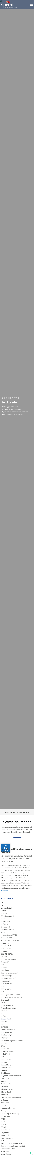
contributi (5, 1151)
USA (3, 1127)
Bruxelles (5, 921)
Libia (3, 1024)
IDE (3, 992)
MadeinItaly (6, 1035)
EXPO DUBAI (6, 954)
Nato (3, 1046)
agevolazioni (6, 1135)
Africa (3, 910)
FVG (3, 967)
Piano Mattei (6, 1065)
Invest (4, 1002)
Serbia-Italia (6, 1084)
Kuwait (4, 1021)
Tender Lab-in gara (9, 1108)
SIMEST (4, 1078)
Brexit (4, 919)
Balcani (4, 913)
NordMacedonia (8, 1051)
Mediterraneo (7, 1038)
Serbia (4, 1081)
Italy (3, 1016)
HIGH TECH (6, 983)
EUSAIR (4, 951)
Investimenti (6, 1005)
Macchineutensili (8, 1029)
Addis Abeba (6, 908)
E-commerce (6, 948)
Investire (5, 1011)
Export (4, 962)
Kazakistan (5, 1019)
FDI (3, 965)
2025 (3, 905)
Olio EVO (5, 1054)
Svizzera (4, 1103)
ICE (3, 986)
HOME (7, 812)
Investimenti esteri (9, 1008)
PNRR (3, 1062)
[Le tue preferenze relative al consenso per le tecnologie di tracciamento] (31, 1153)
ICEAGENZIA (6, 989)
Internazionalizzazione (10, 997)
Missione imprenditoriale (11, 1040)
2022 (3, 902)
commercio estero (8, 1149)
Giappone (5, 981)
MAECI (4, 1027)
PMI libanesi (6, 1059)
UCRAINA (5, 1116)
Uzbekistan (6, 1130)
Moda (3, 1043)
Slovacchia (5, 1092)
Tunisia (4, 1111)
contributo (5, 1154)
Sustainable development (11, 1097)
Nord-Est (5, 1048)
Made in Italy (6, 1032)
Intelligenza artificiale (10, 994)
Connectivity (6, 938)
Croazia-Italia (7, 946)
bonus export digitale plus (11, 1143)
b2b (3, 1140)
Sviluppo (5, 1100)
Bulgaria (4, 924)
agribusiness (6, 1138)
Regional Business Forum (11, 1075)
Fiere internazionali (9, 973)
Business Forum (7, 929)
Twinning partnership (10, 1113)
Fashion (4, 970)
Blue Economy (7, 916)
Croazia (4, 943)
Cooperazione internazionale (13, 940)
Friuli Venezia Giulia (9, 978)
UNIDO (4, 1124)
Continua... (5, 890)
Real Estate (6, 1073)
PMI (3, 1057)
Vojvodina (5, 1132)
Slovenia (5, 1094)
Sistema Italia (6, 1089)
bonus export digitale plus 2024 (14, 1146)
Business (5, 927)
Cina (3, 932)
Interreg (4, 1000)
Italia (3, 1013)
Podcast (4, 1070)
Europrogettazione (9, 959)
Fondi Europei (7, 975)
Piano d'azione (7, 1067)
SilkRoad (5, 1086)
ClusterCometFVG (8, 935)
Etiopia (4, 956)
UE (2, 1119)
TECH (3, 1105)
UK (2, 1121)
